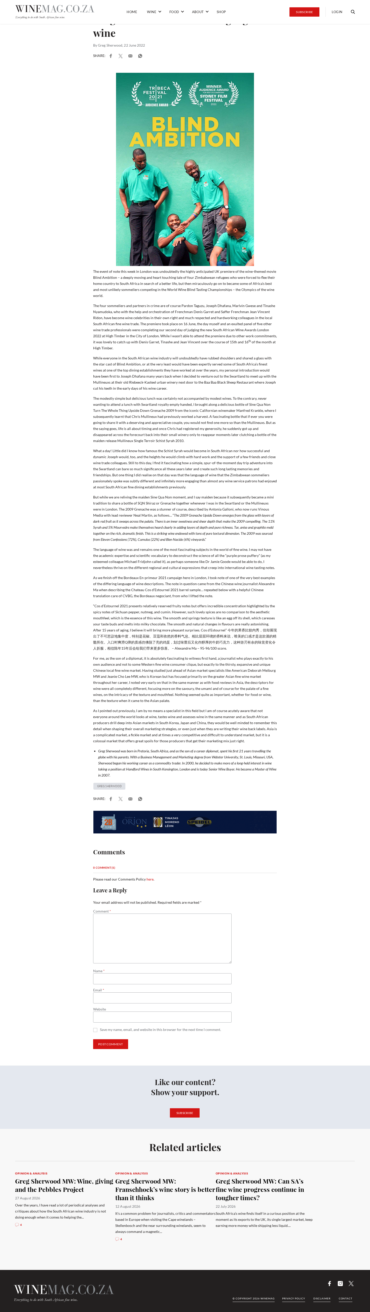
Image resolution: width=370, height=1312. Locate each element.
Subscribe (304, 12)
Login (337, 12)
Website (99, 1009)
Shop (221, 12)
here (150, 879)
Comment (102, 911)
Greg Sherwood (110, 45)
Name (99, 971)
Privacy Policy (293, 1298)
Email (98, 990)
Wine (151, 12)
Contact (345, 1298)
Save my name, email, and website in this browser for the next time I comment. (160, 1030)
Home (132, 12)
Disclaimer (321, 1298)
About (198, 12)
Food (174, 12)
